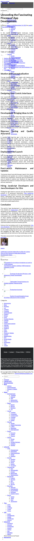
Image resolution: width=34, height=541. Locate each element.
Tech (5, 341)
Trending (13, 28)
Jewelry (9, 528)
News (5, 331)
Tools (8, 504)
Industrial (7, 154)
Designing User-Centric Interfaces (13, 59)
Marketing (14, 451)
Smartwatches (8, 383)
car (5, 308)
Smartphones (14, 489)
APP (12, 31)
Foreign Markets (8, 319)
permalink (3, 237)
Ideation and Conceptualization (12, 58)
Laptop (9, 529)
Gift (5, 512)
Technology (14, 134)
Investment (10, 526)
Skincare (13, 487)
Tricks (9, 511)
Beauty (13, 404)
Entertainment (8, 312)
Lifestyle (6, 326)
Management (14, 450)
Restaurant (10, 476)
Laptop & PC (8, 381)
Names (13, 464)
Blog (5, 305)
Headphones (10, 515)
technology (7, 342)
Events (9, 431)
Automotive (7, 303)
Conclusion (7, 70)
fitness (6, 316)
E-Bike (12, 426)
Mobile (9, 458)
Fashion (13, 434)
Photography (14, 470)
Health (9, 149)
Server (12, 115)
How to (9, 520)
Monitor (13, 92)
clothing (6, 309)
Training (9, 507)
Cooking (13, 49)
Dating (12, 420)
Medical (6, 328)
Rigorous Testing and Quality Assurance (14, 62)
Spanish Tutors (15, 493)
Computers (14, 414)
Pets (12, 468)
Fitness (9, 437)
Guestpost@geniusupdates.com (24, 373)
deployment (14, 210)
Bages (9, 403)
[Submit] (1, 258)
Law (8, 531)
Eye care (13, 433)
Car (12, 409)
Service (13, 484)
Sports (9, 495)
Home (5, 352)
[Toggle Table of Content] (2, 55)
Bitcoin (13, 406)
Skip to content (5, 1)
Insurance (10, 523)
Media (12, 454)
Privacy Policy (20, 352)
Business (6, 306)
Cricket (13, 418)
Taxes (12, 498)
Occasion (13, 465)
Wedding (9, 165)
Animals (13, 29)
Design (13, 56)
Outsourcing (10, 467)
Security (13, 479)
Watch (9, 166)
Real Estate (14, 473)
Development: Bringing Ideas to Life (13, 61)
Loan (8, 448)
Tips (5, 135)
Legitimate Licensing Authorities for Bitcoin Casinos (15, 251)
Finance (13, 68)
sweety (30, 25)
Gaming (6, 320)
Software (13, 492)
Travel (6, 345)
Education (13, 428)
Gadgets (13, 76)
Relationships (8, 336)
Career (9, 411)
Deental (9, 54)
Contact (6, 12)
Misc (5, 330)
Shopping (10, 486)
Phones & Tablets (9, 333)
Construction (14, 415)
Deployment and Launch (10, 64)
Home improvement (9, 323)
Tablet (12, 129)
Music (12, 95)
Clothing (13, 412)
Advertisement (11, 387)
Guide (9, 514)
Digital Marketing (16, 57)
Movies (13, 461)
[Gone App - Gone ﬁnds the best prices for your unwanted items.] (8, 3)
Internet (6, 325)
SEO (5, 337)
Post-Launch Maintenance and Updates (14, 65)
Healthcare (10, 518)
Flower (13, 71)
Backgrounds (14, 401)
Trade (9, 506)
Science (13, 110)
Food (5, 317)
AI (8, 23)
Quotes (6, 334)
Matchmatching (15, 453)
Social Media (7, 339)
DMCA (28, 352)
